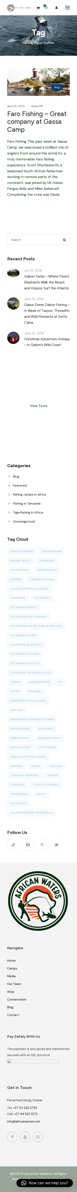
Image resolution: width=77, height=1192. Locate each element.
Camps (12, 968)
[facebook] (28, 845)
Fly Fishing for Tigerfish (29, 616)
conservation (47, 570)
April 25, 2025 (16, 106)
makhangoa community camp (32, 719)
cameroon (46, 560)
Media (11, 976)
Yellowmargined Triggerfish (32, 812)
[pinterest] (42, 845)
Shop (10, 992)
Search (64, 240)
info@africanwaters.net (23, 1121)
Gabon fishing (39, 682)
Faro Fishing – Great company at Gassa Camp (37, 121)
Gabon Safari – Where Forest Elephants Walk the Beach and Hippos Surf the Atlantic (46, 282)
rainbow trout (49, 738)
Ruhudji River (20, 747)
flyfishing (18, 598)
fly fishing (42, 598)
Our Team (14, 984)
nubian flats (20, 738)
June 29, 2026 (34, 299)
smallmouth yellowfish (28, 756)
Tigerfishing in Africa (28, 512)
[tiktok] (13, 845)
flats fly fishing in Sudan (29, 588)
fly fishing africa (24, 607)
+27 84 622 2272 (26, 1114)
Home (11, 961)
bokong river (52, 551)
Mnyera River (20, 728)
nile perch (46, 728)
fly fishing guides (24, 635)
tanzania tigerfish (24, 775)
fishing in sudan (42, 579)
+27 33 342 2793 (25, 1108)
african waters (22, 551)
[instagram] (38, 1137)
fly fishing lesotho (25, 663)
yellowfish (19, 803)
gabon (15, 682)
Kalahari (34, 691)
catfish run (19, 570)
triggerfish (19, 794)
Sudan (35, 766)
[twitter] (56, 845)
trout (41, 794)
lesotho (17, 710)
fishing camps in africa (29, 494)
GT (61, 682)
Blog (57, 87)
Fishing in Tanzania (26, 503)
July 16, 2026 (33, 271)
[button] (44, 1183)
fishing (16, 579)
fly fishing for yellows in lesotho (36, 626)
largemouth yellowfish (28, 700)
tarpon (52, 775)
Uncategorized (24, 521)
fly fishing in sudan (25, 654)
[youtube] (25, 1137)
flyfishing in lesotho (26, 644)
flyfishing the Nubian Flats (31, 672)
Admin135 (37, 106)
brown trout (20, 560)
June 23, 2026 (34, 333)
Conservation (16, 999)
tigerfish (17, 784)
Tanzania (56, 766)
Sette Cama (47, 747)
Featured (20, 485)
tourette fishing (46, 784)
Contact (13, 1015)
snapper (16, 766)
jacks (15, 691)
